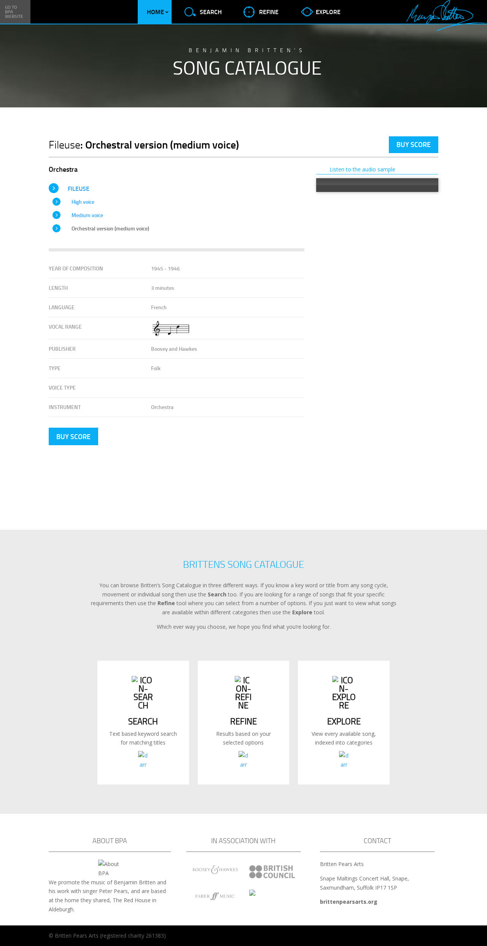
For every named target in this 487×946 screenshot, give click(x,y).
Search (211, 11)
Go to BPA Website (14, 11)
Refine (269, 11)
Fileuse (78, 188)
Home (155, 11)
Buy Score (413, 144)
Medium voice (87, 215)
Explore (328, 11)
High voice (83, 201)
